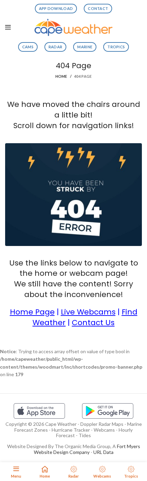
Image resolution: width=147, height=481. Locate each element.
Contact (98, 8)
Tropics (116, 47)
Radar (56, 47)
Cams (28, 47)
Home (61, 76)
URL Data (103, 452)
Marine (84, 47)
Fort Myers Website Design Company (87, 449)
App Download (56, 8)
